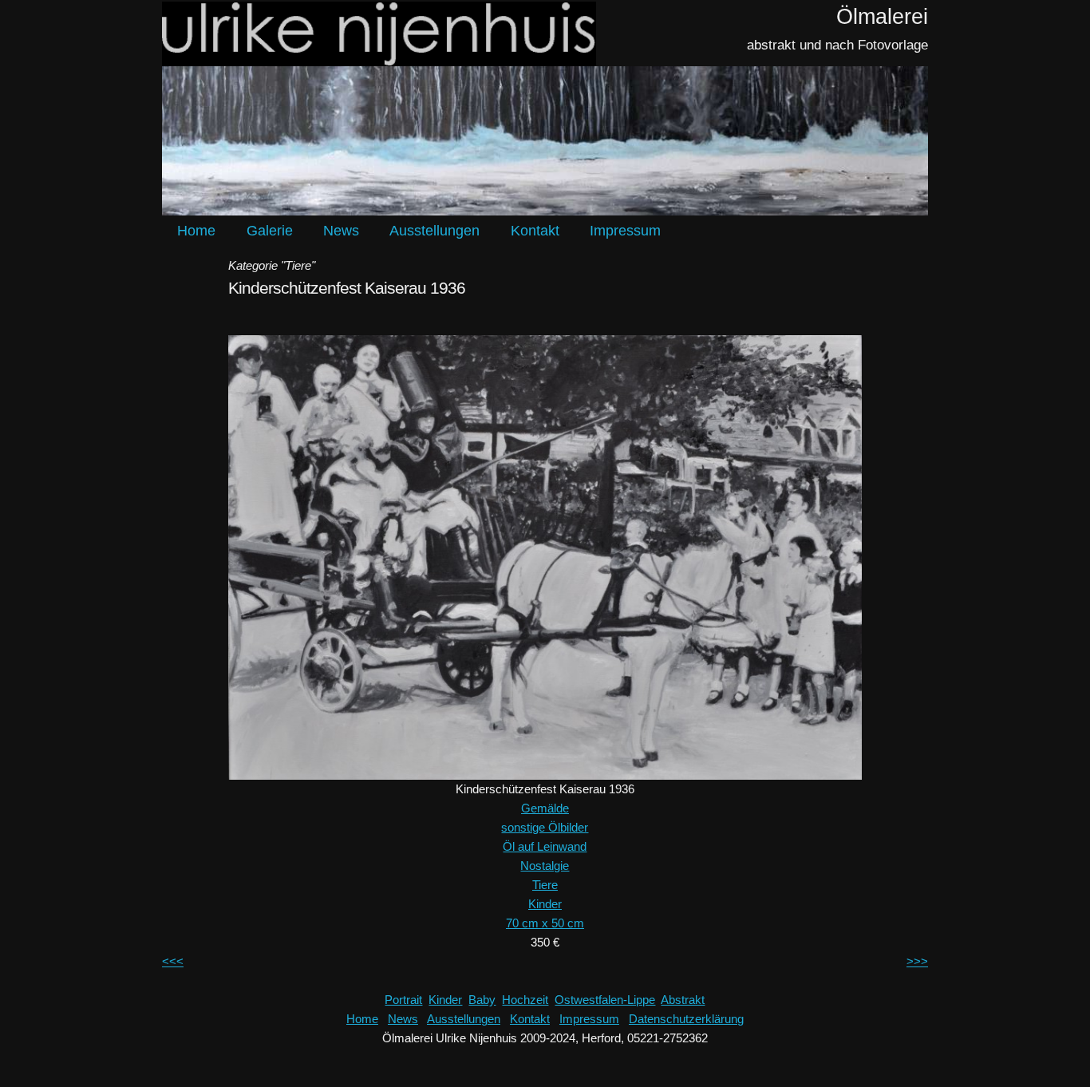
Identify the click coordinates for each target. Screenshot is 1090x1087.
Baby (482, 999)
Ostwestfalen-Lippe (605, 999)
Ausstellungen (434, 231)
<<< (173, 961)
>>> (917, 961)
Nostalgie (544, 865)
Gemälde (545, 808)
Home (196, 231)
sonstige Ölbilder (544, 827)
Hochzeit (525, 999)
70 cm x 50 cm (545, 923)
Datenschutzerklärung (686, 1019)
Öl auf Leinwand (544, 846)
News (341, 231)
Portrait (403, 999)
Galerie (270, 231)
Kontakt (535, 231)
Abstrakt (683, 999)
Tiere (545, 884)
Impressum (625, 231)
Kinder (545, 904)
